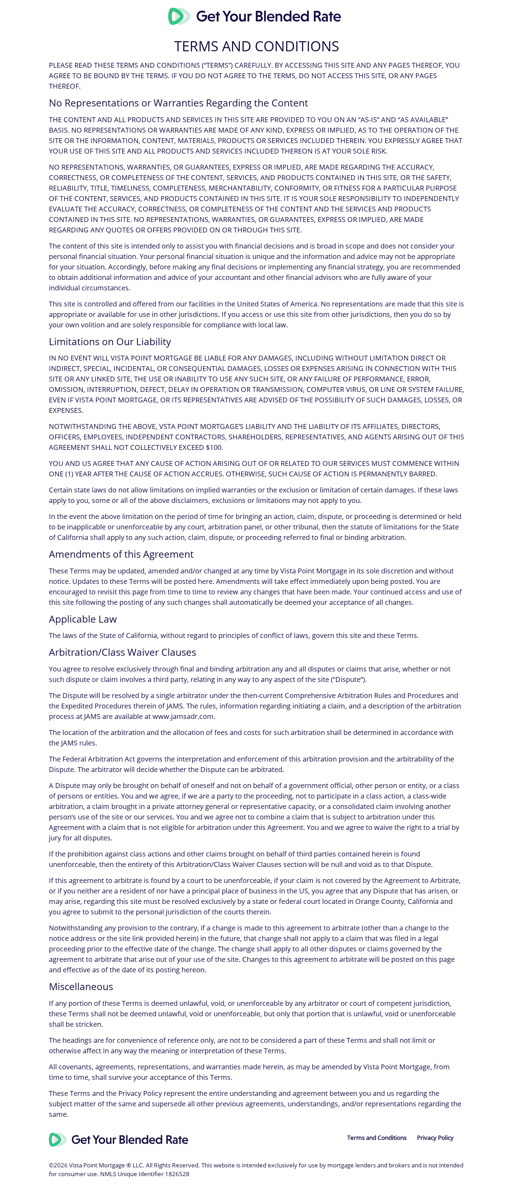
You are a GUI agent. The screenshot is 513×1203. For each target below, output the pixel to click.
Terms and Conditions (377, 1138)
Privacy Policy (435, 1138)
